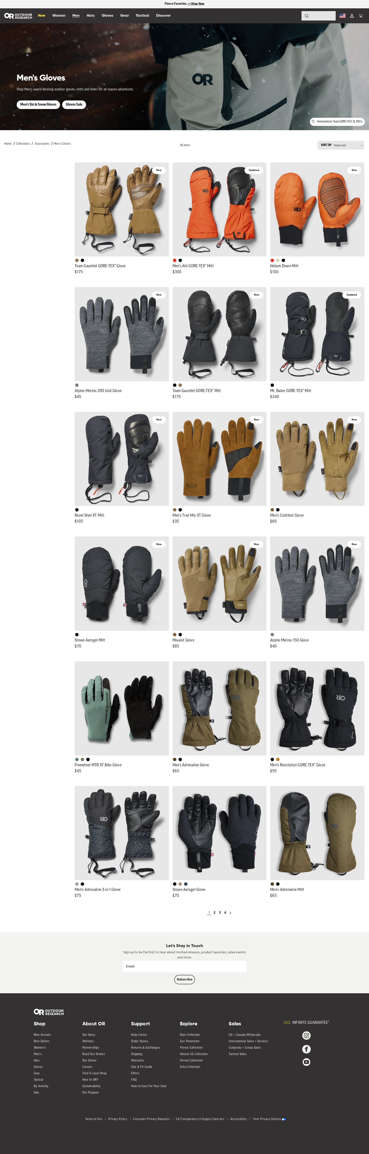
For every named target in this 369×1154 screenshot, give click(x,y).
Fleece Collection (191, 1047)
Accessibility (238, 1119)
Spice (174, 260)
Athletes (88, 1041)
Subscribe (184, 979)
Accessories (42, 144)
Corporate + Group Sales (245, 1047)
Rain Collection (190, 1035)
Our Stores (89, 1060)
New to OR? (90, 1080)
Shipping (136, 1054)
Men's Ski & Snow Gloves (38, 104)
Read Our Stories (93, 1054)
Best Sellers (42, 1041)
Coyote (272, 509)
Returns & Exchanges (145, 1047)
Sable (180, 884)
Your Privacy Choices (267, 1119)
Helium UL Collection (194, 1054)
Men (76, 16)
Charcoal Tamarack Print (77, 884)
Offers (135, 1073)
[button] (361, 16)
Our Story (88, 1035)
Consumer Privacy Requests (152, 1119)
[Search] (294, 16)
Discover (163, 16)
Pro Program (90, 1092)
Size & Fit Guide (141, 1067)
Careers (87, 1067)
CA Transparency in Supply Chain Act (200, 1119)
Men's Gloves (62, 144)
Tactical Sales (237, 1054)
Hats (37, 1060)
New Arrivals (42, 1035)
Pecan (174, 509)
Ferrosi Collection (191, 1060)
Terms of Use (94, 1119)
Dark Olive (174, 759)
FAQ (134, 1080)
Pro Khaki (278, 260)
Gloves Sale (74, 104)
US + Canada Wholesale (245, 1035)
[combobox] (319, 16)
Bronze (278, 759)
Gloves (38, 1067)
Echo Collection (190, 1067)
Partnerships (90, 1047)
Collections (23, 144)
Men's (38, 1054)
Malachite (77, 759)
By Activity (41, 1086)
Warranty (137, 1060)
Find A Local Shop (94, 1073)
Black (82, 260)
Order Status (139, 1041)
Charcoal (185, 884)
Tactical (39, 1080)
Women (58, 16)
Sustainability (91, 1086)
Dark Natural (77, 260)
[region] (184, 4)
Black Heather (77, 385)
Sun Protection (190, 1041)
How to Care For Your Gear (149, 1086)
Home (8, 144)
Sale (36, 1092)
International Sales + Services (248, 1041)
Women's (40, 1047)
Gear (37, 1073)
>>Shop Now (196, 4)
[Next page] (230, 913)
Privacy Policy (118, 1119)
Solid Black (88, 759)
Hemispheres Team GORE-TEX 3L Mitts (340, 121)
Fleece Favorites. (176, 4)
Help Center (139, 1035)
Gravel (82, 759)
